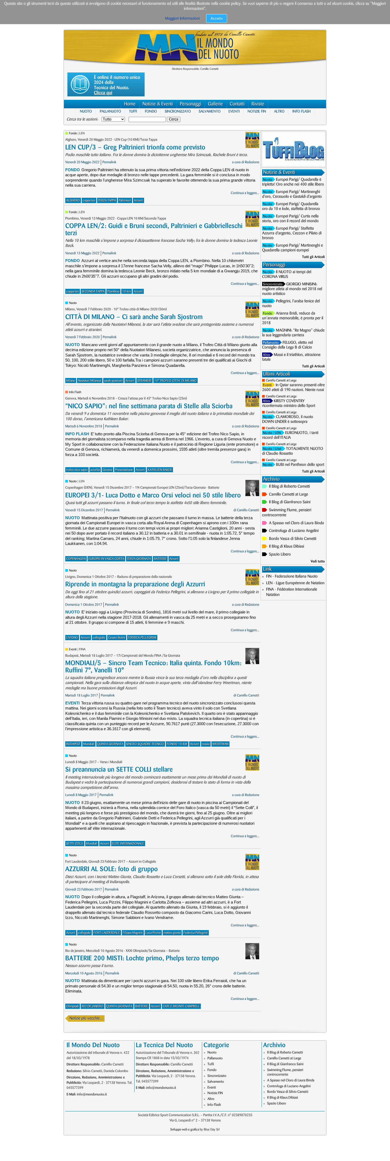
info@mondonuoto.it (92, 1094)
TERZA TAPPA (107, 200)
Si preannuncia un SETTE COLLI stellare (119, 770)
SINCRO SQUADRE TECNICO (145, 744)
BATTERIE (160, 558)
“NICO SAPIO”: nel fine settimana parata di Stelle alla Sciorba (148, 406)
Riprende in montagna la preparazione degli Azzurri (135, 584)
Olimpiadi (72, 1006)
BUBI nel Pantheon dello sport (300, 465)
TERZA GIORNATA (139, 558)
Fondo (151, 111)
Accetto (217, 18)
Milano (70, 380)
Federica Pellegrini (196, 932)
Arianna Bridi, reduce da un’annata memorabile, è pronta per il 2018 (292, 318)
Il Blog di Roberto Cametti (289, 486)
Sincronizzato (178, 111)
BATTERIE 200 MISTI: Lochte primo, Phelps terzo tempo (142, 958)
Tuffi (133, 111)
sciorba (95, 469)
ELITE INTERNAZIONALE (128, 843)
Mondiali (88, 744)
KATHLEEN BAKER (160, 469)
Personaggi (190, 104)
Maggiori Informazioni (182, 18)
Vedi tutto (318, 561)
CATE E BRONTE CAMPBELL (181, 1006)
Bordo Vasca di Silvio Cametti (292, 539)
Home (130, 104)
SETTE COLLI (74, 843)
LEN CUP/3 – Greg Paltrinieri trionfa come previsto (135, 147)
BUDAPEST (73, 744)
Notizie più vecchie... (86, 1018)
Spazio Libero (280, 554)
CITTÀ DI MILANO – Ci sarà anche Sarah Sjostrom (134, 317)
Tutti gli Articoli (313, 257)
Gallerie (215, 104)
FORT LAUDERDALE (107, 932)
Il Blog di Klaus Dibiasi (286, 546)
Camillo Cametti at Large (281, 380)
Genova (107, 469)
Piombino (113, 291)
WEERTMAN (220, 744)
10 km (126, 291)
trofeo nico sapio (77, 469)
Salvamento (209, 111)
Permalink (109, 162)
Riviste (258, 104)
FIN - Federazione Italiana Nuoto (292, 576)
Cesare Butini (116, 637)
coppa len (89, 200)
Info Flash (301, 111)
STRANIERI (144, 380)
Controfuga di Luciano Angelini (294, 531)
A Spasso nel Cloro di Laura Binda (296, 523)
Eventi (234, 111)
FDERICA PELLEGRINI (142, 637)
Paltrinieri (125, 200)
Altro (279, 111)
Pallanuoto (110, 111)
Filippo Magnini (133, 932)
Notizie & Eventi (157, 104)
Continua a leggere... (245, 193)
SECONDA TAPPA (93, 291)
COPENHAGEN (76, 558)
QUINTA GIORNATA (110, 744)
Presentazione (124, 469)
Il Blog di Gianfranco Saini (289, 502)
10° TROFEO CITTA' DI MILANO (175, 380)
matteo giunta (172, 932)
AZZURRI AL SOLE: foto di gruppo (111, 869)
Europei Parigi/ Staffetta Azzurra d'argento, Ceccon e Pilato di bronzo (292, 233)
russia (206, 744)
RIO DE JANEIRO (92, 1006)
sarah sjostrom (113, 380)
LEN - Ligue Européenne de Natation (295, 583)
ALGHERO (73, 200)
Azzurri (138, 200)
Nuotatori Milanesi (89, 380)
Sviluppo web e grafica (184, 1129)
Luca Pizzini (153, 932)
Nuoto (86, 111)
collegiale (99, 637)
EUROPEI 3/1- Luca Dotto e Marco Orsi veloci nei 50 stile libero (153, 495)
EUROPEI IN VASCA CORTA (106, 558)
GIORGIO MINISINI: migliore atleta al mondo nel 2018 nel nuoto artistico (292, 289)
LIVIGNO (72, 637)
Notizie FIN (257, 111)
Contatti (237, 104)
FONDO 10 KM (177, 744)
